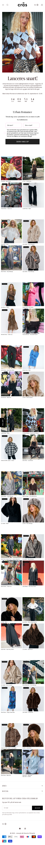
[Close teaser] (4, 419)
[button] (2, 422)
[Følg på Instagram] (25, 828)
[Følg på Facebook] (20, 828)
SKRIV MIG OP (22, 142)
